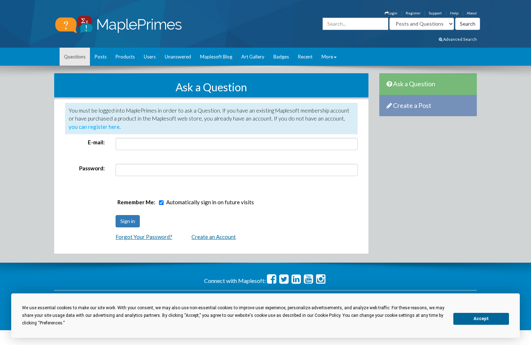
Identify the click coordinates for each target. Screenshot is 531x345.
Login (392, 13)
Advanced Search (459, 39)
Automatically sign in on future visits (210, 202)
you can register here (94, 126)
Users (150, 57)
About (472, 13)
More (327, 57)
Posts (101, 57)
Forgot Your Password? (144, 236)
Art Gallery (252, 57)
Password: (92, 168)
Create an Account (213, 236)
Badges (281, 57)
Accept (481, 318)
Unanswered (178, 57)
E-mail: (96, 142)
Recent (305, 57)
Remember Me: (136, 202)
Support (435, 13)
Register (413, 13)
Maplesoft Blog (216, 57)
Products (125, 57)
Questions (75, 57)
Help (454, 13)
